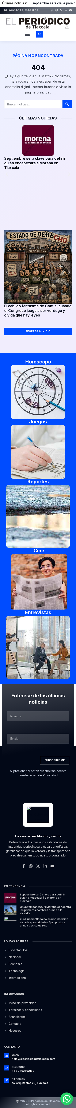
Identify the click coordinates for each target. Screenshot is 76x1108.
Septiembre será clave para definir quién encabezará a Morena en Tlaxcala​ (35, 163)
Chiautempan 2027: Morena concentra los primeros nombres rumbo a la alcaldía (45, 910)
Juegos (38, 422)
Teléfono (18, 1066)
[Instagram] (56, 10)
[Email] (6, 1055)
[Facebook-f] (52, 10)
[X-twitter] (61, 10)
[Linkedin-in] (66, 10)
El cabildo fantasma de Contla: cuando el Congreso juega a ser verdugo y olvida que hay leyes (38, 310)
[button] (27, 34)
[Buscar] (67, 104)
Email (15, 1054)
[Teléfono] (6, 1067)
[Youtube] (70, 10)
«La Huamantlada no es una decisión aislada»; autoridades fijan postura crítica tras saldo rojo (44, 922)
